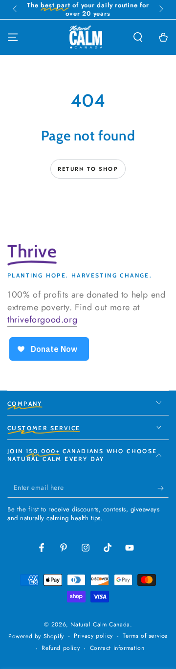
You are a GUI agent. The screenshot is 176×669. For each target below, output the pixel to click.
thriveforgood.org (42, 319)
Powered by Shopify (36, 636)
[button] (138, 37)
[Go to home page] (86, 37)
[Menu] (12, 37)
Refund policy (61, 648)
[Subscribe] (163, 488)
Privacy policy (93, 636)
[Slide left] (15, 10)
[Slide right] (160, 10)
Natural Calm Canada (100, 624)
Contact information (117, 648)
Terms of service (145, 636)
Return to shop (88, 169)
